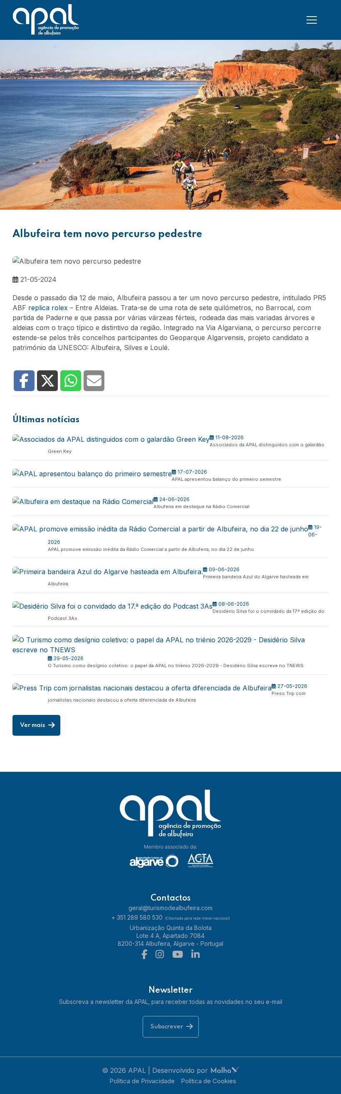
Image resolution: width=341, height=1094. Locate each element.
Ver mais (33, 725)
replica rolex (48, 307)
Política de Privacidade (142, 1081)
